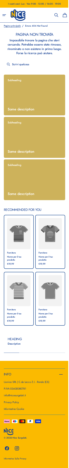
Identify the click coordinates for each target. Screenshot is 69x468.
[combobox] (33, 64)
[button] (4, 15)
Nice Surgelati (19, 437)
